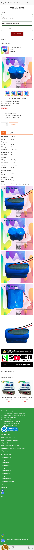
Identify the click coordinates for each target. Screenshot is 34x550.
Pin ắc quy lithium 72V (6, 478)
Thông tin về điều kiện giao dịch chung (9, 440)
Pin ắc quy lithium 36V (6, 470)
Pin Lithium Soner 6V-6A (15, 47)
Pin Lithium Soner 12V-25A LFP (9, 397)
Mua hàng (14, 124)
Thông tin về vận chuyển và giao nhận (9, 443)
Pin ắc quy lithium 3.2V (6, 457)
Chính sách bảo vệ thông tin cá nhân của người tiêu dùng (13, 448)
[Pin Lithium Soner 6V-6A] (17, 73)
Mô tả (3, 133)
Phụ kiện (3, 484)
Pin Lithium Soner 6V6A (9, 371)
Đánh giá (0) (10, 133)
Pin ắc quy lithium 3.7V (6, 460)
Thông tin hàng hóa (5, 451)
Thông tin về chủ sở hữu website (8, 437)
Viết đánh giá (16, 101)
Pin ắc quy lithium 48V (6, 473)
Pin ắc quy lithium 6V (5, 462)
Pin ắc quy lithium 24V (6, 468)
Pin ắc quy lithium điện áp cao (7, 481)
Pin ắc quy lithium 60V (6, 476)
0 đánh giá (9, 101)
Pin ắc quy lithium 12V (6, 465)
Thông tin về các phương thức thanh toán (10, 445)
